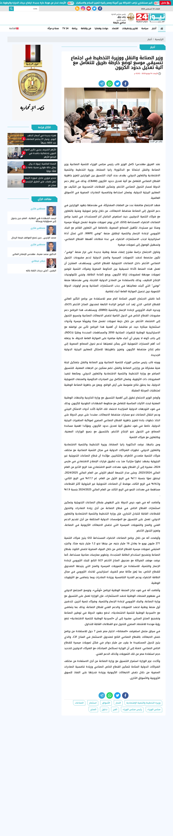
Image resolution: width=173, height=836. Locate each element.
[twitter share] (117, 83)
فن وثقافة (86, 28)
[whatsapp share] (109, 83)
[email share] (102, 83)
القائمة (12, 28)
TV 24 (65, 28)
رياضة (74, 28)
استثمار (93, 703)
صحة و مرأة (53, 28)
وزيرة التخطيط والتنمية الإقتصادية (143, 703)
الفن (115, 709)
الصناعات (79, 703)
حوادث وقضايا (101, 28)
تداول (104, 709)
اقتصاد (115, 28)
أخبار (154, 28)
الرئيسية (159, 39)
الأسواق (106, 703)
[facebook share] (125, 83)
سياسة (144, 28)
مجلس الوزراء (153, 709)
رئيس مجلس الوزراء (132, 709)
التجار (118, 703)
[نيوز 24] (151, 18)
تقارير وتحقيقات (130, 28)
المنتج (93, 709)
